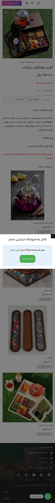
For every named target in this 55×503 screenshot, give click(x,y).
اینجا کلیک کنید (27, 258)
